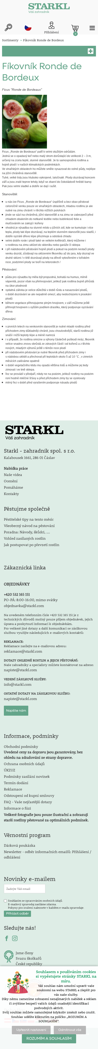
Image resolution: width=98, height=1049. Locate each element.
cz (28, 27)
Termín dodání (16, 782)
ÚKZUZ (9, 770)
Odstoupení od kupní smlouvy (29, 795)
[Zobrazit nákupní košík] (75, 28)
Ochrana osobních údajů (24, 763)
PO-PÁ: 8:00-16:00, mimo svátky (31, 599)
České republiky (29, 963)
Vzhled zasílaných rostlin (25, 538)
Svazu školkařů (28, 958)
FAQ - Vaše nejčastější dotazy (28, 801)
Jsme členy (24, 952)
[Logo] (49, 9)
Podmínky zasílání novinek (27, 776)
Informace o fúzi (17, 808)
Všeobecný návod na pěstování (29, 525)
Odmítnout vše (69, 1030)
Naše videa (13, 474)
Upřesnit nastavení (31, 1030)
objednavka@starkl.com (24, 605)
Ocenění (11, 480)
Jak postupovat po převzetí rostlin (31, 544)
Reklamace (13, 789)
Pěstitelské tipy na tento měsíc (29, 519)
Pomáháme (13, 487)
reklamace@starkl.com (23, 651)
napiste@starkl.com (20, 669)
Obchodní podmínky (43, 752)
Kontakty (11, 493)
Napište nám (16, 710)
